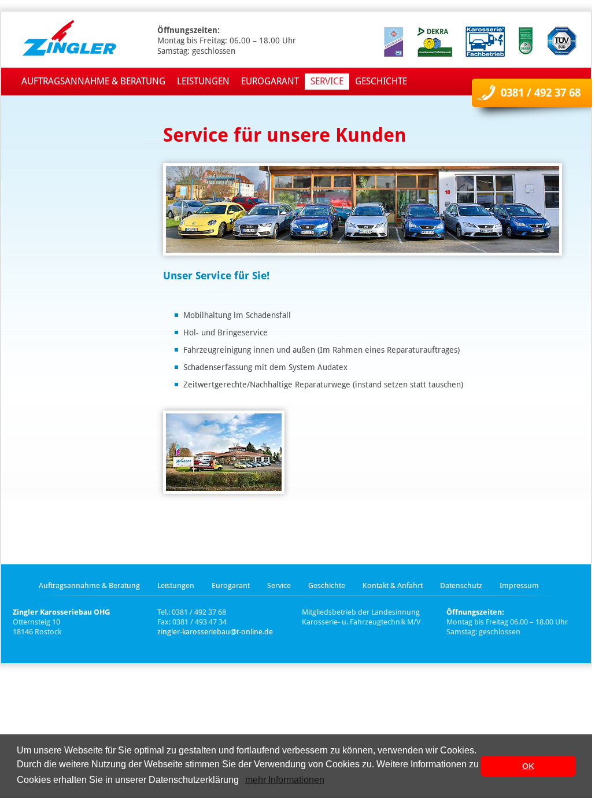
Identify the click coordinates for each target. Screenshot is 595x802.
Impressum (519, 585)
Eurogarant (270, 81)
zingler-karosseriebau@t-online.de (215, 631)
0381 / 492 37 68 (541, 92)
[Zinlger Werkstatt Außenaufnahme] (223, 452)
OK (528, 766)
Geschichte (381, 81)
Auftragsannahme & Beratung (93, 81)
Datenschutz (461, 585)
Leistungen (203, 81)
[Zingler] (64, 40)
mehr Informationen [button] (284, 780)
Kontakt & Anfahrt (393, 585)
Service (327, 81)
